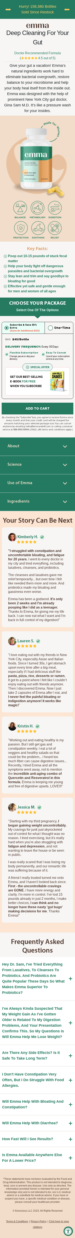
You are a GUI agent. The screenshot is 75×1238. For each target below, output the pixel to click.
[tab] (37, 446)
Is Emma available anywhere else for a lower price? (32, 1158)
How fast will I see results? (27, 1139)
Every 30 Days (50, 346)
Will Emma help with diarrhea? (30, 1123)
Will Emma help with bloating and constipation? (33, 1104)
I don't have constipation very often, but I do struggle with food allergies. (33, 1080)
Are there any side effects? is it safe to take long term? (31, 1055)
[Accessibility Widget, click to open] (68, 1231)
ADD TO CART (38, 408)
